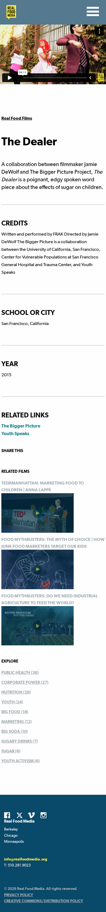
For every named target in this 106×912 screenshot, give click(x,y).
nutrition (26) (16, 692)
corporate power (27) (24, 682)
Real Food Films (16, 118)
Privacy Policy (18, 895)
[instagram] (44, 815)
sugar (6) (10, 751)
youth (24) (12, 702)
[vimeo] (32, 815)
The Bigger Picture (20, 426)
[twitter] (21, 815)
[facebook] (8, 815)
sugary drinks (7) (19, 741)
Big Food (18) (14, 711)
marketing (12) (16, 721)
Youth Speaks (15, 433)
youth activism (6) (20, 761)
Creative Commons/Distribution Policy (43, 901)
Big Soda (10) (14, 731)
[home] (9, 12)
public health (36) (20, 672)
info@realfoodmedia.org (25, 859)
